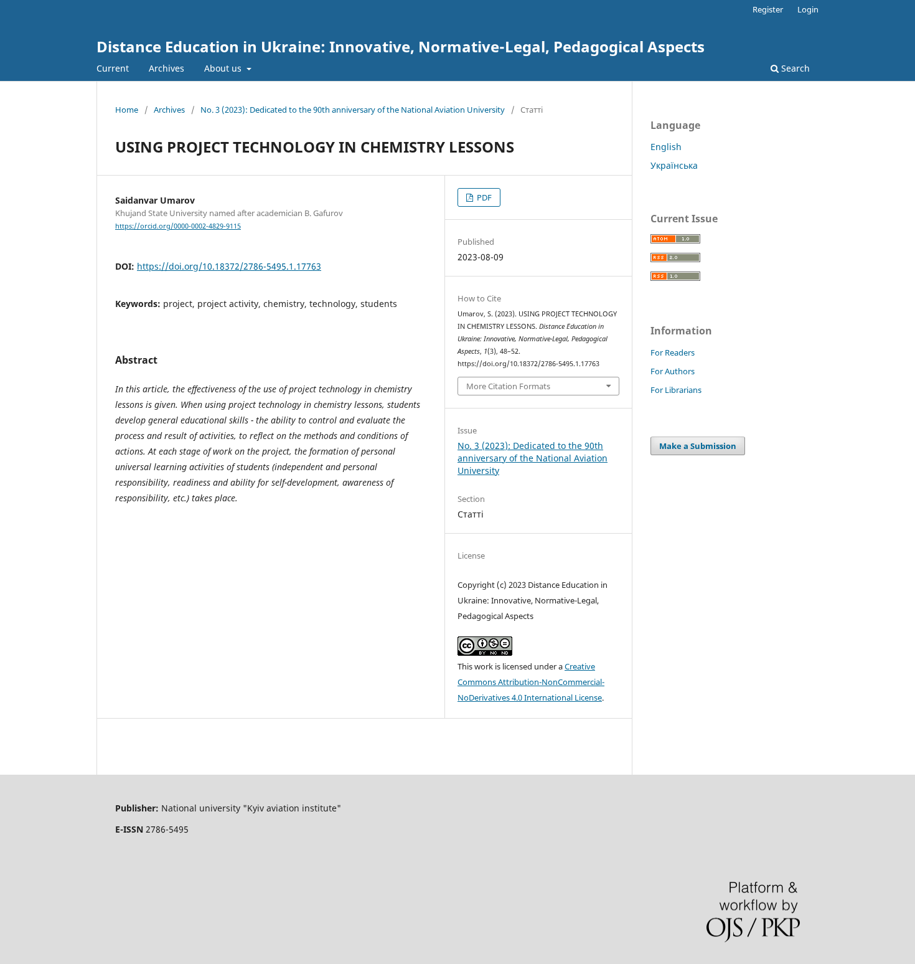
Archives (166, 68)
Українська (674, 165)
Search (794, 68)
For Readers (672, 352)
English (666, 147)
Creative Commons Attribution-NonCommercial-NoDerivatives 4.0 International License (531, 682)
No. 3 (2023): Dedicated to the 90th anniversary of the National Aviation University (352, 109)
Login (808, 9)
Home (126, 109)
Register (768, 9)
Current (112, 68)
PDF (483, 197)
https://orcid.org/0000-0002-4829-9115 (178, 226)
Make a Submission (697, 445)
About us (224, 68)
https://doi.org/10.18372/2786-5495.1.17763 (229, 266)
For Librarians (676, 389)
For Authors (672, 371)
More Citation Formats (508, 386)
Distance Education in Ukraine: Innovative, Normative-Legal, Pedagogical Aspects (400, 46)
